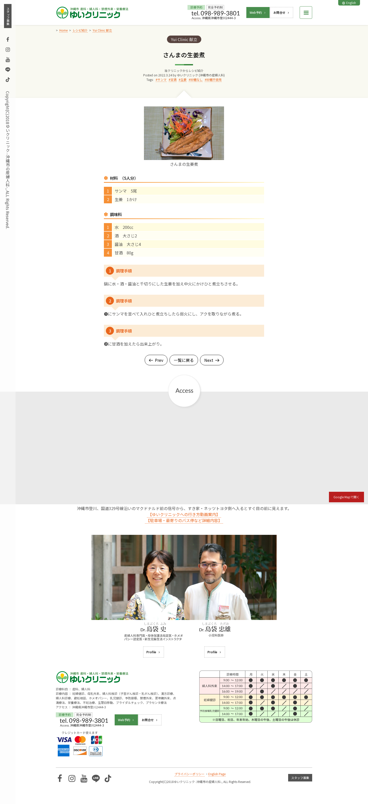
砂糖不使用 (214, 79)
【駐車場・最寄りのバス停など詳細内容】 (184, 520)
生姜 (183, 79)
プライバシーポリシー (189, 774)
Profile (151, 652)
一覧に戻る (184, 360)
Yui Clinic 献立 (184, 39)
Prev (159, 360)
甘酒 (173, 79)
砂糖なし (197, 79)
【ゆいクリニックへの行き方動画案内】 (184, 514)
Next (208, 360)
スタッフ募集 (8, 16)
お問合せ (279, 12)
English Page (217, 774)
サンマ (161, 79)
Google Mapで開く (346, 497)
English (351, 3)
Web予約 (256, 12)
